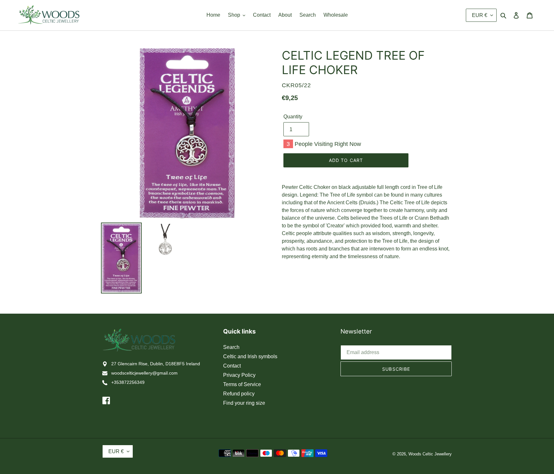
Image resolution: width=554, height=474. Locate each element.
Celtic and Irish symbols (250, 356)
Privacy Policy (239, 375)
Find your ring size (244, 403)
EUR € (479, 15)
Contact (232, 365)
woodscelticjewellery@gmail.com (144, 373)
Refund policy (239, 393)
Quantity (292, 116)
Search (231, 347)
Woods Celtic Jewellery (430, 454)
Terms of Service (242, 384)
